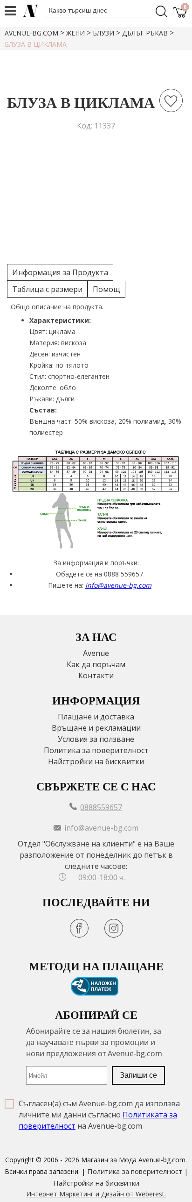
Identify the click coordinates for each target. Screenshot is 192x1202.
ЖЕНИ (75, 32)
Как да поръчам (96, 664)
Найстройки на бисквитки (96, 761)
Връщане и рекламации (96, 728)
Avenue (96, 653)
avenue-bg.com (31, 32)
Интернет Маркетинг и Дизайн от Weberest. (96, 1193)
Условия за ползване (96, 739)
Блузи (103, 32)
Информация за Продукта (60, 272)
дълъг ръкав (145, 32)
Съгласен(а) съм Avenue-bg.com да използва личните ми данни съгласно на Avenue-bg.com (99, 1114)
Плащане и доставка (96, 716)
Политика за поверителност (96, 750)
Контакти (96, 675)
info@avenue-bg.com (118, 585)
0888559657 (101, 807)
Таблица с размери (47, 289)
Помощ (106, 289)
